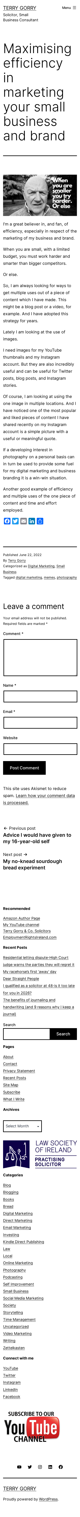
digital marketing (29, 577)
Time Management (19, 1319)
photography (67, 577)
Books (8, 1199)
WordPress (48, 1499)
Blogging (10, 1192)
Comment (13, 633)
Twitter (9, 1375)
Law (6, 1249)
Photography (14, 1270)
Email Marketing (17, 1227)
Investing (11, 1235)
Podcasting (13, 1277)
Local (7, 1256)
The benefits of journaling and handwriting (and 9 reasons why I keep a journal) (38, 1007)
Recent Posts (14, 1078)
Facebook (11, 1396)
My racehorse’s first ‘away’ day (29, 971)
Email (9, 711)
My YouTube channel (21, 925)
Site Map (10, 1085)
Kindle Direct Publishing (23, 1242)
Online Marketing (18, 1263)
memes (49, 577)
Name (9, 685)
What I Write (13, 1099)
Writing (9, 1340)
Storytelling (13, 1312)
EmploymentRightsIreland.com (30, 937)
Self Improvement (18, 1284)
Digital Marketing (41, 566)
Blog (7, 1185)
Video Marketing (17, 1333)
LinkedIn (10, 1389)
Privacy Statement (19, 1071)
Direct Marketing (17, 1220)
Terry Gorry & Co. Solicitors (27, 931)
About (8, 1057)
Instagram (12, 1382)
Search (9, 1025)
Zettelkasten (14, 1348)
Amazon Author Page (21, 918)
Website (10, 738)
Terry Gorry (19, 8)
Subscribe (11, 1092)
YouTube (10, 1368)
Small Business (16, 1291)
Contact (10, 1064)
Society (9, 1305)
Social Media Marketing (23, 1298)
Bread (8, 1206)
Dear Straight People (21, 978)
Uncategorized (16, 1326)
